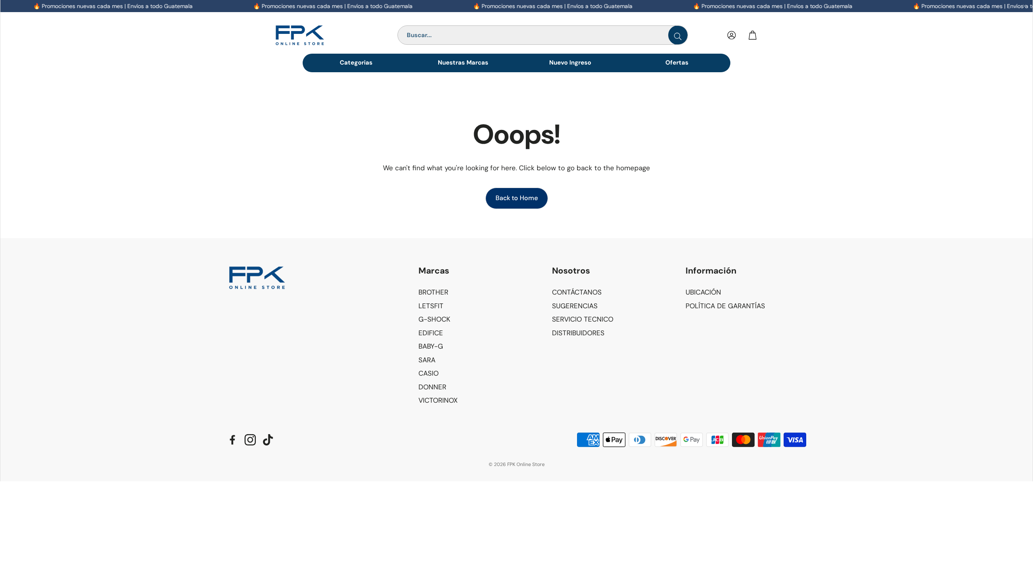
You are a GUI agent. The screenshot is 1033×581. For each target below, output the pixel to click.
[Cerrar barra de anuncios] (1024, 6)
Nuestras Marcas (463, 63)
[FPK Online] (318, 35)
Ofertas (676, 63)
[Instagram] (250, 439)
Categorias (356, 63)
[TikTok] (268, 439)
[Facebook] (232, 439)
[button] (478, 271)
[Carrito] (752, 35)
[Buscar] (678, 35)
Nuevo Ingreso (570, 63)
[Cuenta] (731, 35)
